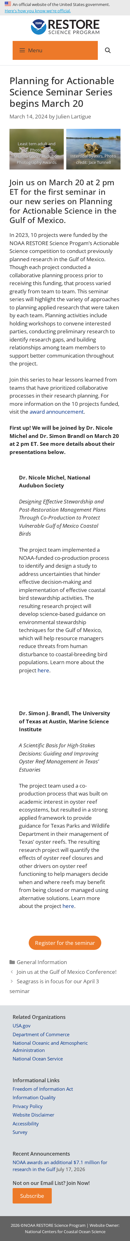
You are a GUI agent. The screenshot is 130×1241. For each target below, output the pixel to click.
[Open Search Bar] (107, 50)
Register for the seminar (65, 942)
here (43, 670)
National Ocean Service (38, 1058)
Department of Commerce (41, 1034)
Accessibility (26, 1123)
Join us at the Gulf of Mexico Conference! (66, 971)
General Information (42, 962)
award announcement (57, 411)
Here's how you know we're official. (38, 11)
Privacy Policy (28, 1106)
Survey (20, 1132)
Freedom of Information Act (43, 1089)
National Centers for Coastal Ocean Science (65, 1231)
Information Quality (34, 1097)
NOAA (29, 1225)
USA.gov (22, 1025)
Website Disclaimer (33, 1115)
